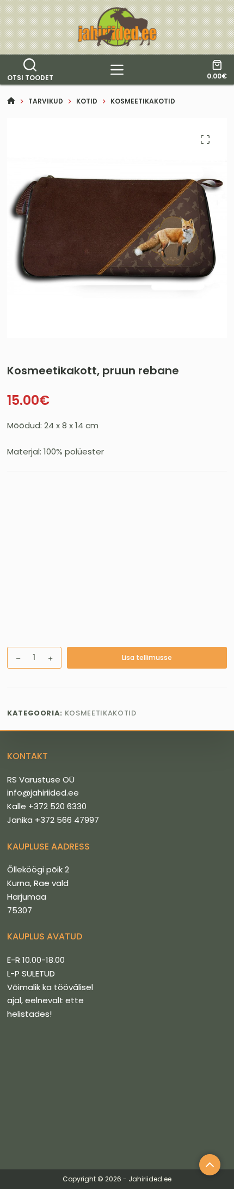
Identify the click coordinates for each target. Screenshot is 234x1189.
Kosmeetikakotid (101, 713)
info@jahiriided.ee (43, 792)
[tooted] (117, 69)
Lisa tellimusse (147, 657)
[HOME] (11, 101)
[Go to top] (209, 1164)
